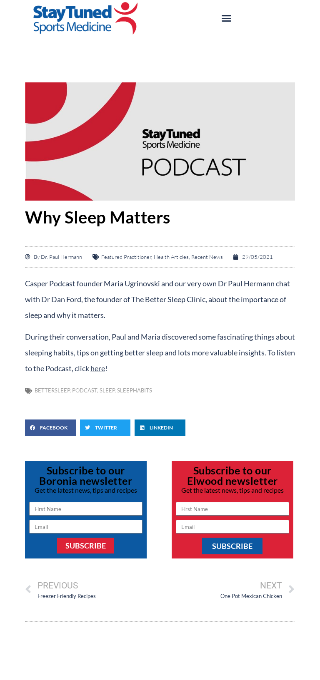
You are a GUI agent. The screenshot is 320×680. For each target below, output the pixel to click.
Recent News (207, 256)
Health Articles (171, 256)
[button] (227, 18)
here (97, 368)
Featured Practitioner (126, 256)
